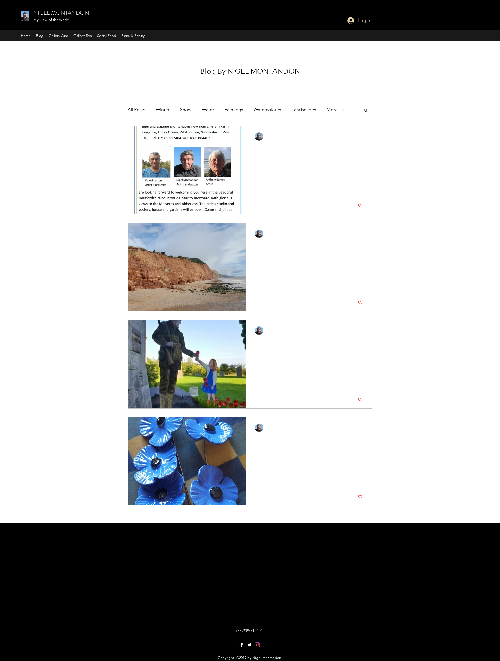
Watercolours (267, 110)
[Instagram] (257, 644)
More (332, 110)
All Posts (136, 110)
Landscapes (304, 110)
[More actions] (362, 136)
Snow (185, 110)
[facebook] (241, 644)
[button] (365, 110)
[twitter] (249, 644)
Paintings (233, 110)
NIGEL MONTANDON (61, 13)
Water (208, 110)
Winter (163, 110)
